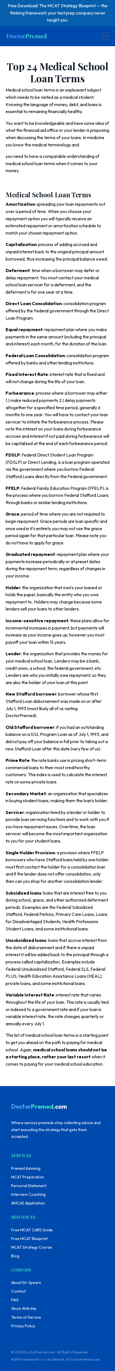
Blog (15, 1255)
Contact (18, 1291)
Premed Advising (25, 1168)
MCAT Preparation (27, 1177)
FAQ (14, 1299)
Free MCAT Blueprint (29, 1238)
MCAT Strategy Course (31, 1247)
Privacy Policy (23, 1325)
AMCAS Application (28, 1203)
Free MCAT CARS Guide (32, 1229)
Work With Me (23, 1308)
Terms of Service (26, 1317)
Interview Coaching (28, 1194)
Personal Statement (28, 1185)
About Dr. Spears (26, 1282)
